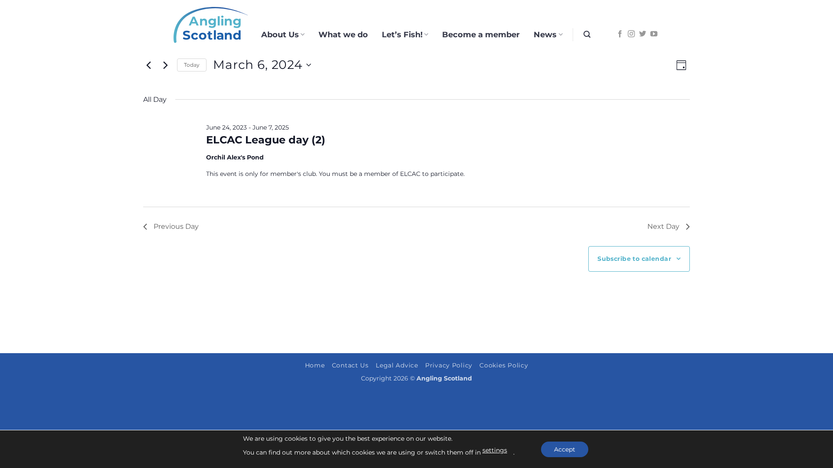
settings (494, 450)
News (545, 34)
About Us (280, 34)
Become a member (481, 34)
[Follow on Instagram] (631, 34)
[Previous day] (148, 65)
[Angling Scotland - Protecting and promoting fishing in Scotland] (211, 25)
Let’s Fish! (402, 34)
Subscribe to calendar (634, 259)
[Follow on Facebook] (620, 34)
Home (315, 365)
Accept (564, 449)
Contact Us (350, 365)
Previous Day (176, 226)
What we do (343, 34)
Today (192, 65)
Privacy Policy (448, 365)
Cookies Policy (503, 365)
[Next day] (165, 65)
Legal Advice (397, 365)
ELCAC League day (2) (265, 139)
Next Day (663, 226)
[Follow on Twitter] (642, 34)
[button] (587, 34)
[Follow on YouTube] (653, 34)
